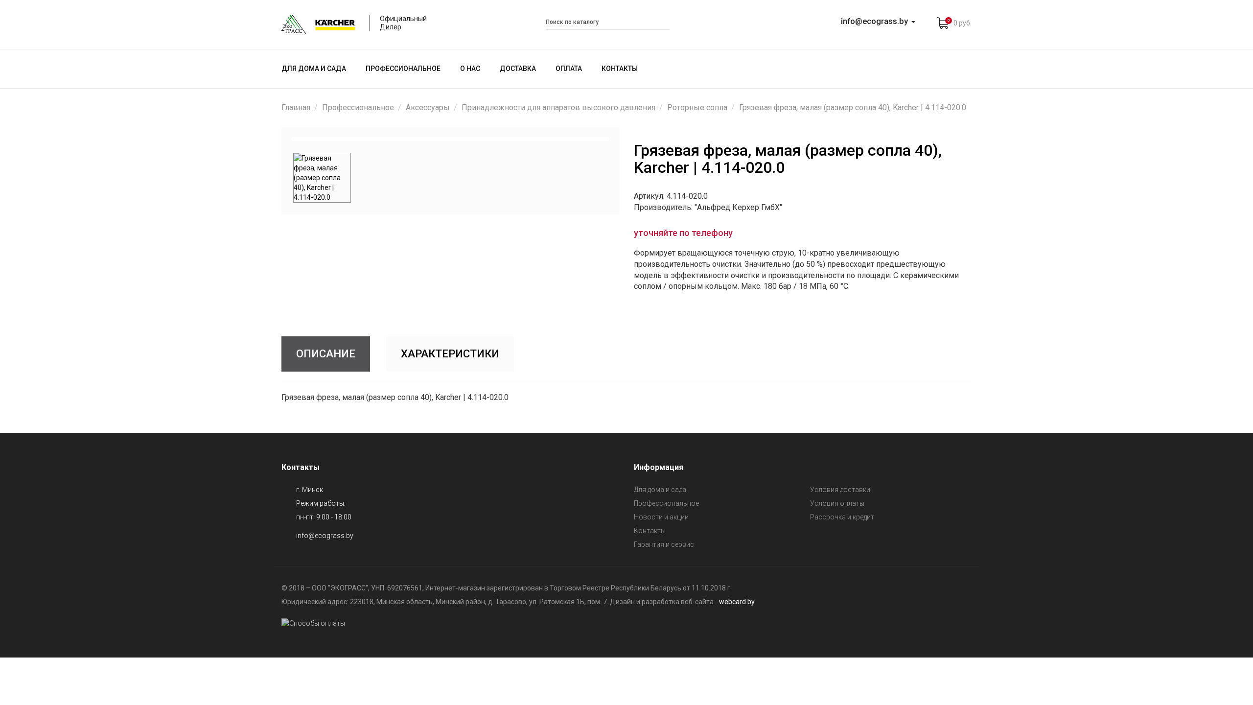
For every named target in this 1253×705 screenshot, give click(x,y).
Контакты (620, 68)
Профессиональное (403, 68)
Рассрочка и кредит (842, 517)
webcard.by (737, 602)
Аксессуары (428, 107)
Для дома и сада (313, 68)
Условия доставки (840, 490)
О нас (470, 68)
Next (622, 139)
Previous (278, 139)
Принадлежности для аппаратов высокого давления (558, 107)
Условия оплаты (837, 503)
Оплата (569, 68)
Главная (295, 107)
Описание (325, 354)
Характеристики (450, 354)
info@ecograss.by (324, 536)
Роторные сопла (697, 107)
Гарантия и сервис (664, 544)
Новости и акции (661, 517)
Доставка (518, 68)
